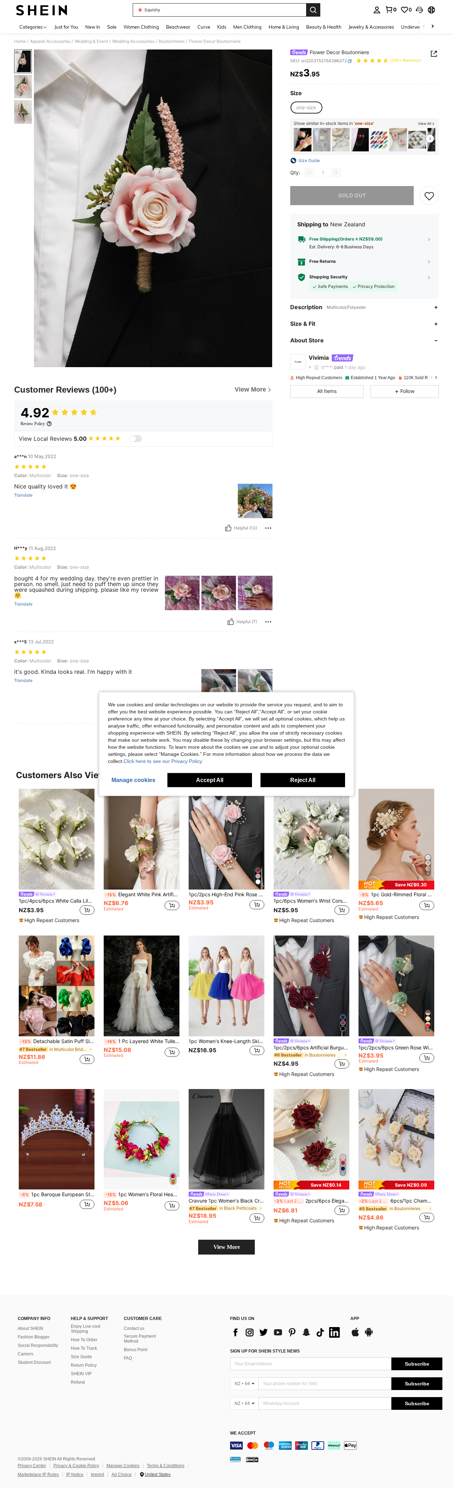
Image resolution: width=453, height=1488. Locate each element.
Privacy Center (32, 1465)
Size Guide (81, 1356)
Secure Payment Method (140, 1339)
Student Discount (34, 1362)
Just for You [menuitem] (66, 27)
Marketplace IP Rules (38, 1474)
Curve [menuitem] (203, 27)
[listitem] (302, 140)
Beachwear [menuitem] (178, 27)
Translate (23, 495)
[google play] (369, 1335)
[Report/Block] (268, 528)
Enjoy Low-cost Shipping (85, 1329)
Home (20, 41)
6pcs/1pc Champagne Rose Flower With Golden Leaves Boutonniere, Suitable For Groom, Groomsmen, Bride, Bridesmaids (396, 1201)
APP (354, 1318)
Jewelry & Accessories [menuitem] (371, 27)
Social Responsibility (38, 1345)
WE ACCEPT (243, 1433)
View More (226, 1247)
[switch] (135, 438)
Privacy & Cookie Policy (76, 1465)
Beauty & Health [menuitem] (324, 27)
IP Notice (75, 1474)
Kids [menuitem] (221, 27)
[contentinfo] (336, 1445)
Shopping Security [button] (328, 277)
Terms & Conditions (165, 1465)
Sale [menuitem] (111, 27)
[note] (50, 920)
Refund (78, 1382)
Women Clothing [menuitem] (141, 27)
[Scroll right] (432, 27)
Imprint (97, 1474)
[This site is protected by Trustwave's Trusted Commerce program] (235, 1459)
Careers (25, 1353)
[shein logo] (41, 10)
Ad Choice (121, 1474)
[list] (286, 1332)
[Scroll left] (424, 27)
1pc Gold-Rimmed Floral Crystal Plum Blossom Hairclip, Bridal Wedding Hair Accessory (397, 894)
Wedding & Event (91, 41)
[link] (391, 9)
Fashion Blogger (34, 1336)
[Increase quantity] (336, 172)
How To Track (84, 1348)
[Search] (313, 10)
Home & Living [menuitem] (284, 27)
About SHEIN (30, 1328)
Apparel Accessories (50, 41)
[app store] (355, 1335)
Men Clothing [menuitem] (247, 27)
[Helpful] (228, 528)
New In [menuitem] (92, 27)
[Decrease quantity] (309, 172)
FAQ (128, 1358)
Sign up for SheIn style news (265, 1351)
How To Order (84, 1339)
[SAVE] (429, 195)
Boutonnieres (172, 41)
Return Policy (84, 1365)
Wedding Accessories (133, 41)
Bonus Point (135, 1349)
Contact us (134, 1328)
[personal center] (377, 10)
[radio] (306, 108)
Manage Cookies (123, 1465)
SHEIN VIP (81, 1373)
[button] (419, 10)
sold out (352, 195)
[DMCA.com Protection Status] (252, 1459)
